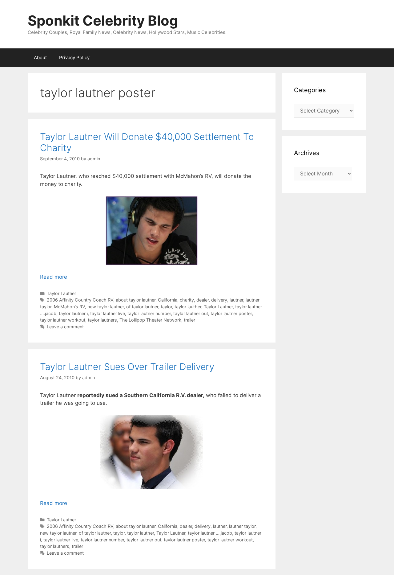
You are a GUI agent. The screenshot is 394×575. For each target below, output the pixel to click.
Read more (53, 277)
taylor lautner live (107, 313)
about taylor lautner (135, 299)
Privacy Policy (74, 57)
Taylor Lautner (61, 293)
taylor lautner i (73, 313)
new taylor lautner (105, 306)
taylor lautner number (149, 313)
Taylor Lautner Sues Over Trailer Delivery (127, 366)
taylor (166, 306)
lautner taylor (242, 526)
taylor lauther (188, 306)
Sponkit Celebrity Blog (103, 20)
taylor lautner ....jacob (210, 533)
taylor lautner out (190, 313)
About (40, 57)
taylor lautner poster (231, 313)
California (167, 299)
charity (187, 299)
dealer (202, 299)
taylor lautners (102, 319)
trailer (189, 319)
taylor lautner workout (62, 319)
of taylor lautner (142, 306)
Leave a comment (65, 326)
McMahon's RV (69, 306)
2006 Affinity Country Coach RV (80, 299)
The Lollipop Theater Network (150, 319)
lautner (236, 299)
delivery (219, 299)
